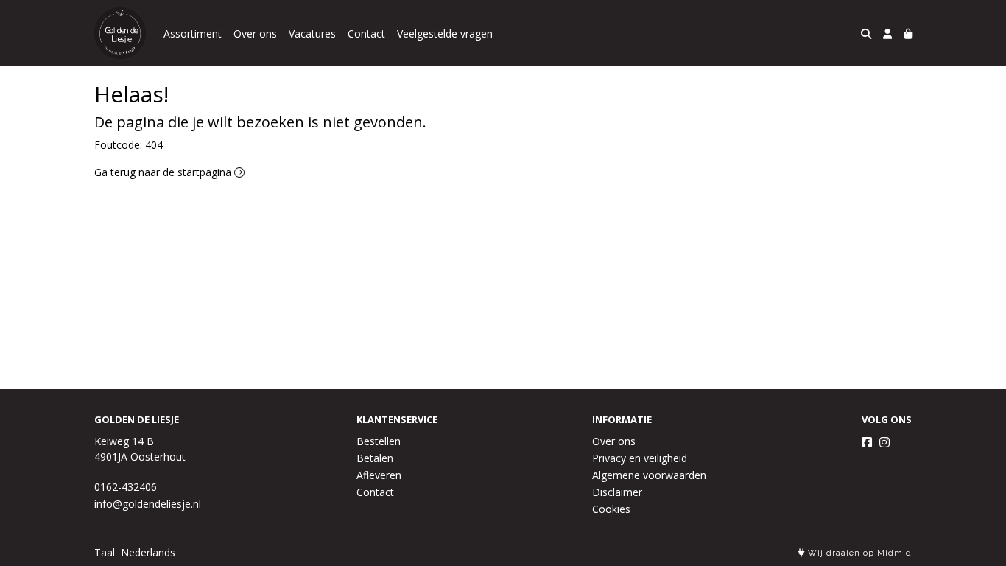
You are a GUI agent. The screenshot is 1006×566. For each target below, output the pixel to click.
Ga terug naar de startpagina (164, 172)
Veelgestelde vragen (445, 34)
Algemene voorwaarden (649, 475)
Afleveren (378, 475)
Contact (366, 34)
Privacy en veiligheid (639, 458)
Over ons (255, 34)
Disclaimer (617, 492)
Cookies (611, 509)
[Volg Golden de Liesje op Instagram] (884, 442)
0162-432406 (125, 487)
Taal (104, 552)
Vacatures (312, 34)
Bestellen (378, 441)
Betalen (374, 458)
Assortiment (192, 34)
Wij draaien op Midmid (858, 553)
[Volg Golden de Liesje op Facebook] (867, 442)
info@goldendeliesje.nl (147, 504)
